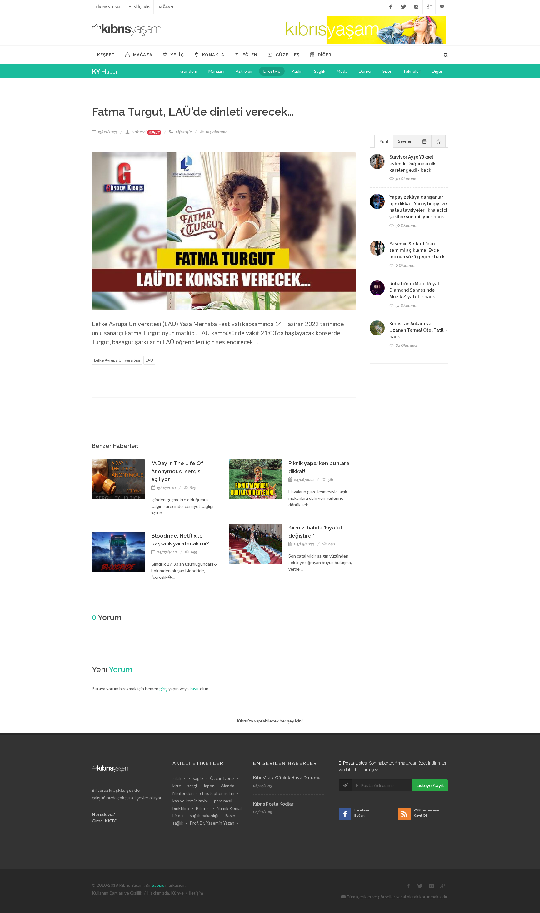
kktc (176, 785)
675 (192, 487)
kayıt (194, 688)
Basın (230, 815)
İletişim (196, 893)
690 (331, 544)
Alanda (227, 785)
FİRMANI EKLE (108, 6)
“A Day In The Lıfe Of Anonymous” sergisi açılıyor (177, 471)
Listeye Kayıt (430, 785)
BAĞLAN (165, 6)
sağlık (198, 778)
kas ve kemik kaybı (190, 800)
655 (193, 552)
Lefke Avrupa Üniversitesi (117, 360)
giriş (163, 688)
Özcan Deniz (222, 778)
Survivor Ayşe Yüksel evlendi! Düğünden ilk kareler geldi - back (412, 164)
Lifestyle (184, 132)
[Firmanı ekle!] (332, 30)
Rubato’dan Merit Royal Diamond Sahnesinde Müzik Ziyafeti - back (414, 290)
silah (176, 778)
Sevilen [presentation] (405, 141)
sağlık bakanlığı (204, 815)
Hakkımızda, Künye (166, 893)
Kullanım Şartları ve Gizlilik (117, 893)
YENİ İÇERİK (139, 6)
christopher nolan (217, 793)
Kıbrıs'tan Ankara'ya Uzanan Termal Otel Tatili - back (418, 330)
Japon (209, 785)
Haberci (146, 132)
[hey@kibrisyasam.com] (442, 7)
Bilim (200, 808)
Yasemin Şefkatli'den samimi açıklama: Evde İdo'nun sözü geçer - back (417, 250)
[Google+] (429, 7)
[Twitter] (403, 7)
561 (330, 479)
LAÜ (149, 360)
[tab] (383, 141)
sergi (192, 785)
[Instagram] (416, 7)
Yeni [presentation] (383, 141)
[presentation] (424, 141)
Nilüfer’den (183, 793)
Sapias (158, 885)
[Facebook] (390, 7)
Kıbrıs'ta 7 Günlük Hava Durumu (287, 777)
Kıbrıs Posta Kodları (274, 803)
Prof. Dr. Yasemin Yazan (212, 823)
